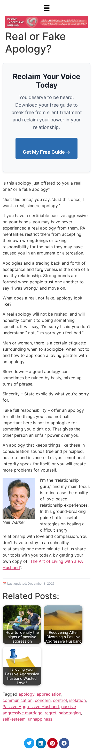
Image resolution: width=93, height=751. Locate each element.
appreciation (49, 694)
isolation (77, 700)
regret (51, 712)
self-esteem (14, 719)
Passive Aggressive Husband (31, 706)
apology (26, 694)
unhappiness (40, 719)
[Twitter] (29, 743)
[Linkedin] (41, 743)
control (60, 700)
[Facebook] (64, 743)
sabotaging (70, 712)
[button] (46, 8)
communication (18, 700)
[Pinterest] (52, 743)
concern (43, 700)
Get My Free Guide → (46, 152)
